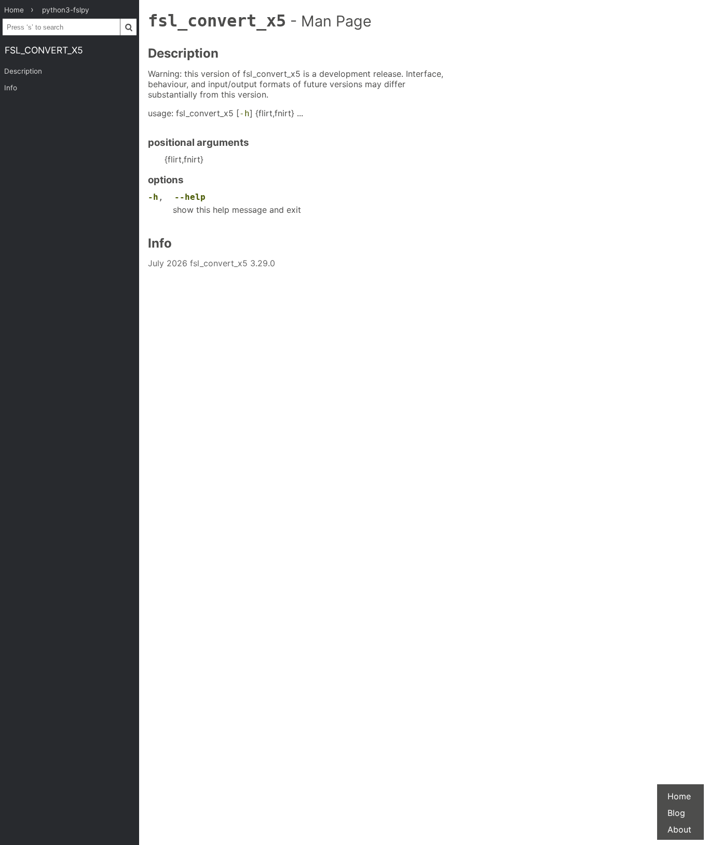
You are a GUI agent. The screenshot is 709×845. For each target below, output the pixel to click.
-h (244, 113)
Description (23, 71)
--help (190, 197)
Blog (676, 813)
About (679, 829)
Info (10, 88)
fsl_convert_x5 (44, 50)
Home (679, 796)
